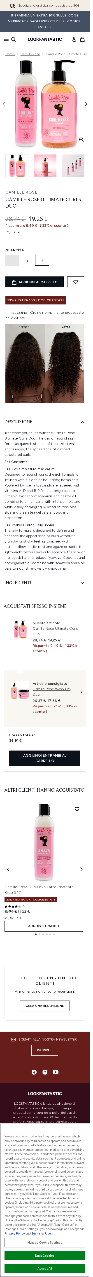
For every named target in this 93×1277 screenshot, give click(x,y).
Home (10, 54)
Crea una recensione (45, 1006)
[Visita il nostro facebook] (34, 1072)
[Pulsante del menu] (5, 39)
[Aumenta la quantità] (42, 260)
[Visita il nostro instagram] (45, 1072)
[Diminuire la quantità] (12, 260)
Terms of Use (41, 1233)
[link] (74, 39)
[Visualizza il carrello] (82, 39)
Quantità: (15, 250)
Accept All (44, 1268)
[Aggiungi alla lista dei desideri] (75, 281)
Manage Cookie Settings (45, 1242)
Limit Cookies (44, 1255)
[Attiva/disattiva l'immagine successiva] (86, 104)
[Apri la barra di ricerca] (13, 39)
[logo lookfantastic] (45, 39)
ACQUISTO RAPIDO (43, 926)
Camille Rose (30, 54)
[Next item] (81, 869)
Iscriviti (44, 1050)
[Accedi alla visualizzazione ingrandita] (81, 139)
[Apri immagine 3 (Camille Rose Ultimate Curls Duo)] (73, 165)
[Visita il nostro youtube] (55, 1072)
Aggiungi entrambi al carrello (44, 758)
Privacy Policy (15, 1233)
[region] (45, 1200)
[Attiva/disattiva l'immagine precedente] (3, 104)
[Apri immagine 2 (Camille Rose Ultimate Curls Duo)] (45, 165)
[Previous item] (8, 869)
